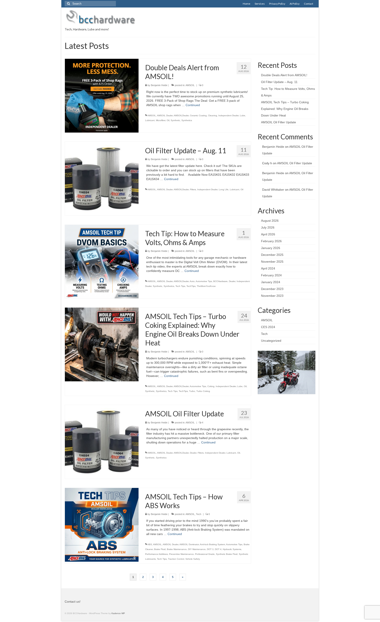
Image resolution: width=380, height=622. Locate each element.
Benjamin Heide (159, 85)
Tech (198, 514)
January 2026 (270, 248)
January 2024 (270, 282)
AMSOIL (190, 85)
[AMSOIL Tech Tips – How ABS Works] (102, 524)
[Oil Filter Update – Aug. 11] (102, 178)
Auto (192, 281)
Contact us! (72, 601)
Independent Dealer (228, 115)
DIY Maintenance (197, 549)
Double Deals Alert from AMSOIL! (284, 75)
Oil (168, 120)
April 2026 (268, 234)
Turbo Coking (203, 391)
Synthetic (175, 120)
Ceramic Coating (198, 115)
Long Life (223, 189)
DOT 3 (210, 549)
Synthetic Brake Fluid (227, 554)
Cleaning (212, 115)
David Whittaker (273, 189)
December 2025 (272, 255)
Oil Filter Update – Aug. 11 (279, 82)
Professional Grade (205, 554)
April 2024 (268, 268)
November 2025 (272, 261)
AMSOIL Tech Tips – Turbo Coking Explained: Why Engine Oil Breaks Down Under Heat (285, 108)
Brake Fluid (160, 549)
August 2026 (270, 220)
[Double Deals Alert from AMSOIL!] (102, 95)
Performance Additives (156, 554)
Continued (193, 105)
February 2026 (271, 241)
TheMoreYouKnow (206, 286)
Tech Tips (180, 286)
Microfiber (160, 120)
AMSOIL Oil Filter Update (278, 122)
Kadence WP (118, 613)
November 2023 (272, 295)
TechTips (190, 286)
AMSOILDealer (181, 115)
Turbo (192, 391)
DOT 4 (218, 549)
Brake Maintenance (177, 549)
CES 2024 (268, 327)
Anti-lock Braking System (212, 544)
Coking (210, 386)
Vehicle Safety (192, 559)
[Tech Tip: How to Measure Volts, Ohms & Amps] (102, 261)
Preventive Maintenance (181, 554)
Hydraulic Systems (232, 549)
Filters (193, 189)
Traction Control (176, 559)
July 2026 (267, 227)
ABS (149, 544)
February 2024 (271, 275)
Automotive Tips (204, 281)
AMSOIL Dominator (189, 544)
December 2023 (272, 289)
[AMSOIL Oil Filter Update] (102, 441)
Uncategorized (271, 340)
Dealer (232, 281)
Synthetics (186, 120)
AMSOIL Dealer (165, 115)
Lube (242, 115)
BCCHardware (220, 281)
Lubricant (150, 120)
